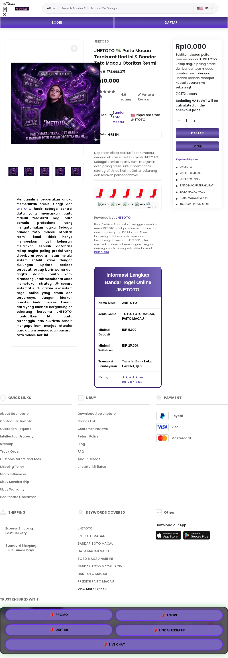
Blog (81, 444)
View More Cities (91, 589)
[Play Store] (196, 536)
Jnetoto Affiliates (92, 466)
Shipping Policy (12, 466)
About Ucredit (89, 459)
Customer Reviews (93, 429)
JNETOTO (23, 208)
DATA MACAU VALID (93, 551)
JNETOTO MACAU (91, 536)
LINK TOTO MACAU (92, 574)
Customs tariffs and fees (20, 459)
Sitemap (6, 444)
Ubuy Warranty (12, 489)
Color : (109, 134)
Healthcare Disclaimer (18, 497)
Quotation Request (15, 429)
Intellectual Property (16, 436)
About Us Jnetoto (14, 413)
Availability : (103, 117)
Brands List (86, 421)
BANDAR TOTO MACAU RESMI (100, 566)
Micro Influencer (13, 474)
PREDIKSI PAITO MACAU (96, 581)
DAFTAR (171, 22)
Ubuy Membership (14, 482)
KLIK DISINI (101, 252)
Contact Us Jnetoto (16, 421)
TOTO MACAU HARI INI (95, 558)
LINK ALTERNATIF (172, 629)
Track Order (10, 451)
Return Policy (88, 436)
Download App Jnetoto (97, 413)
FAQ (81, 451)
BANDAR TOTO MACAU (96, 543)
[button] (74, 48)
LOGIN (57, 22)
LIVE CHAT (117, 642)
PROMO (62, 616)
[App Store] (169, 536)
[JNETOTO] (22, 8)
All (49, 8)
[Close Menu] (5, 9)
